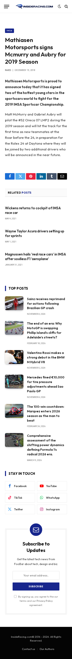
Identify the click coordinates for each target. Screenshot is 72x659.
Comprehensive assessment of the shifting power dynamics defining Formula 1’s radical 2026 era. (45, 445)
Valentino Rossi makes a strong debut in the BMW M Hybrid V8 (46, 357)
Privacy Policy (45, 600)
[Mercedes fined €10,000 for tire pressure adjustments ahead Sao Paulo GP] (14, 381)
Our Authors (47, 649)
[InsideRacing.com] (34, 6)
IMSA (9, 30)
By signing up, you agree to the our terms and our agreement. (38, 601)
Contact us (28, 649)
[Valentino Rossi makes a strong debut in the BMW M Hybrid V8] (14, 357)
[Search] (66, 6)
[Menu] (6, 6)
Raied (8, 70)
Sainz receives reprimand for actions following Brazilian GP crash (46, 303)
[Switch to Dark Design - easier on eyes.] (59, 6)
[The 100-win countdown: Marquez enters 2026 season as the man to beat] (14, 411)
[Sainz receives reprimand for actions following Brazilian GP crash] (14, 303)
